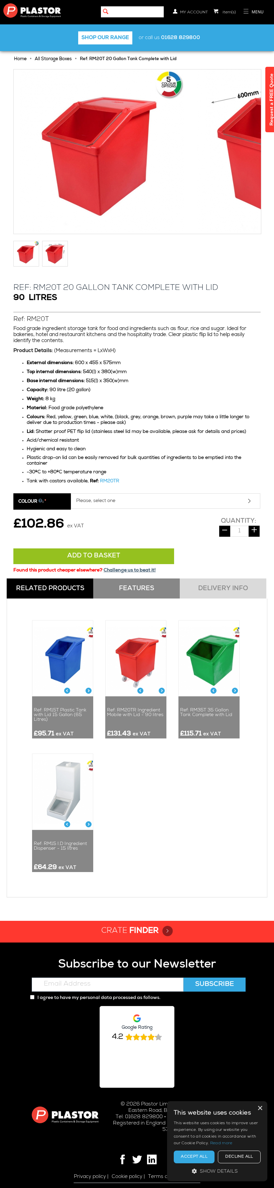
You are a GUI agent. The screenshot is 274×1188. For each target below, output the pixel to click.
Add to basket (93, 556)
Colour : (30, 502)
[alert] (217, 1141)
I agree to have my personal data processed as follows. (98, 998)
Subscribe (214, 984)
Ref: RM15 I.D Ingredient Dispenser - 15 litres (60, 846)
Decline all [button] (239, 1157)
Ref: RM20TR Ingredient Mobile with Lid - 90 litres (135, 712)
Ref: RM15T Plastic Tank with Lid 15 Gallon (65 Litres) (60, 715)
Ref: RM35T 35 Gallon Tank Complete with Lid (206, 712)
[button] (217, 1171)
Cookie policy (127, 1176)
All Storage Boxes (53, 59)
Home (20, 59)
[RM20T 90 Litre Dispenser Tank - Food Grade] (102, 151)
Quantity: (238, 521)
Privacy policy (90, 1176)
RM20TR (109, 481)
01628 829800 (180, 37)
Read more (221, 1144)
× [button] (259, 1108)
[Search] (106, 12)
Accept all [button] (194, 1157)
